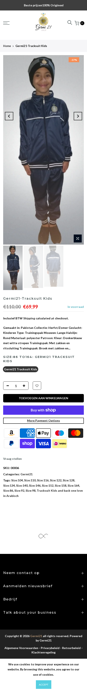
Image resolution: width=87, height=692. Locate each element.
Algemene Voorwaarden (21, 648)
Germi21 (26, 474)
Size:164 (73, 485)
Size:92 (19, 490)
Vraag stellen (12, 458)
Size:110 (30, 480)
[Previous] (9, 116)
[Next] (78, 116)
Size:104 (17, 480)
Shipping (29, 318)
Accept (43, 684)
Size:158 (60, 485)
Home (7, 46)
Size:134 (9, 485)
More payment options (43, 420)
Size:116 (43, 480)
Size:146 (35, 485)
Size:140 (22, 485)
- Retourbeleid (70, 648)
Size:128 (68, 480)
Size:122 (55, 480)
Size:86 (8, 490)
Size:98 (30, 490)
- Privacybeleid (49, 648)
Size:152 (47, 485)
